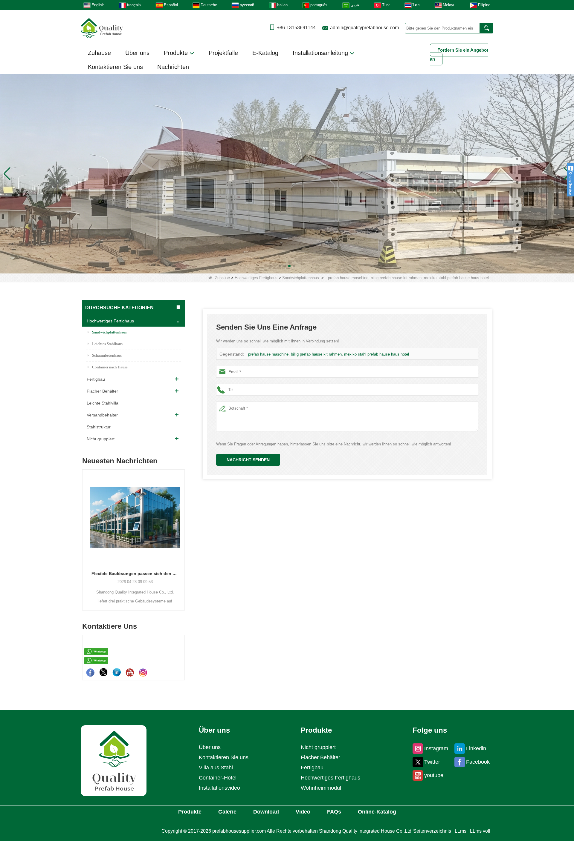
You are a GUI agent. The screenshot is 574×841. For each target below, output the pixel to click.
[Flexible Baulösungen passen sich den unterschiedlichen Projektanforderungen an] (133, 517)
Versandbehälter (102, 415)
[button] (280, 266)
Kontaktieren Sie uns (115, 67)
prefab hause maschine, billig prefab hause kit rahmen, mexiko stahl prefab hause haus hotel (328, 354)
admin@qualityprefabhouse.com (364, 27)
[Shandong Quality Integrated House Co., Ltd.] (102, 27)
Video (303, 812)
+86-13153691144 (296, 27)
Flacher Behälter (102, 391)
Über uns (137, 53)
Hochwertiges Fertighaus (256, 278)
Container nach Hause (110, 367)
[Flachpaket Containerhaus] (287, 173)
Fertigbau (96, 379)
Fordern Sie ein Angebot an (459, 54)
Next (182, 530)
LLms (460, 831)
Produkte (177, 53)
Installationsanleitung (321, 53)
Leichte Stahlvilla (102, 403)
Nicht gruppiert (101, 438)
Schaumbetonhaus (107, 355)
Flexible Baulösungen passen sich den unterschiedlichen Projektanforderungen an (133, 573)
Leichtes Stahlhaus (107, 344)
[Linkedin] (116, 672)
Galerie (227, 812)
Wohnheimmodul (321, 788)
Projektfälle (223, 53)
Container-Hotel (217, 778)
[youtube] (129, 672)
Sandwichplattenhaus (300, 278)
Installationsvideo (219, 788)
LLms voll (480, 831)
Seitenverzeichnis (432, 831)
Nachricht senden (248, 459)
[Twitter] (103, 672)
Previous (85, 530)
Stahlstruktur (99, 427)
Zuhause (99, 53)
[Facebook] (90, 672)
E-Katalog (265, 53)
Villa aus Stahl (216, 768)
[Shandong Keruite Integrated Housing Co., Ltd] (113, 760)
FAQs (334, 812)
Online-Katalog (377, 812)
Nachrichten (173, 67)
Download (266, 812)
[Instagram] (142, 672)
